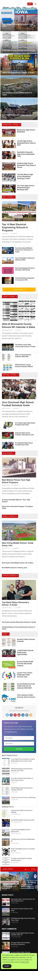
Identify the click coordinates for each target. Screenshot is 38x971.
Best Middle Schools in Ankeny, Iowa (14, 568)
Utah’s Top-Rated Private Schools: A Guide (18, 72)
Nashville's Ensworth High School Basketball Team (25, 154)
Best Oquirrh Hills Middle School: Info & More (17, 563)
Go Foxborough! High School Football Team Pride (25, 424)
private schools (7, 112)
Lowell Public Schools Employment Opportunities (25, 652)
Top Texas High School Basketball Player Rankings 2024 (25, 187)
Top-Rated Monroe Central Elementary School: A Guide (18, 628)
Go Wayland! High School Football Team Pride (24, 444)
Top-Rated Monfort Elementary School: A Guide (17, 116)
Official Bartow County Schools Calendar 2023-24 (24, 366)
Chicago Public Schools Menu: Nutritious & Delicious (20, 943)
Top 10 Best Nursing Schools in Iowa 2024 (17, 25)
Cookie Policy (24, 962)
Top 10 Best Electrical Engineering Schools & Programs (15, 227)
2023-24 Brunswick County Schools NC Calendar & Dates (18, 325)
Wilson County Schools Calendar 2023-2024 (23, 356)
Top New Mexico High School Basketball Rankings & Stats (25, 176)
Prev (32, 869)
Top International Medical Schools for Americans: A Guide (24, 250)
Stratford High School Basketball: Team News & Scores (26, 165)
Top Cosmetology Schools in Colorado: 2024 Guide (25, 269)
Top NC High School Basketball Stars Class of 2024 (26, 143)
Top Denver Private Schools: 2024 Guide (23, 797)
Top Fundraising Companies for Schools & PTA (24, 279)
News (5, 634)
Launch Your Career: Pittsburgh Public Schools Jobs (24, 675)
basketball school (11, 125)
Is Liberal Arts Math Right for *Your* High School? (16, 501)
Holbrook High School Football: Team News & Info (24, 434)
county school (7, 47)
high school (8, 453)
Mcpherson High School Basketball (26, 131)
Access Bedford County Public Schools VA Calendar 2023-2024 (26, 686)
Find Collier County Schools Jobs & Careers (18, 50)
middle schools (7, 89)
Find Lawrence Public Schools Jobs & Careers (26, 696)
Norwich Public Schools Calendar (26, 640)
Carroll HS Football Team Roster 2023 (22, 820)
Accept (6, 966)
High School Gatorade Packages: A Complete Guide (17, 507)
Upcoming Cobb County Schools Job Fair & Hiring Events (23, 900)
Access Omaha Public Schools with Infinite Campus (25, 663)
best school (6, 21)
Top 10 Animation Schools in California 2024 (25, 259)
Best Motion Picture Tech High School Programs (16, 481)
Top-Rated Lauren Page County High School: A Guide (25, 345)
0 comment (14, 233)
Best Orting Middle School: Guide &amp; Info (17, 544)
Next (35, 869)
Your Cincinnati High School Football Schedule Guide (18, 404)
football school (10, 375)
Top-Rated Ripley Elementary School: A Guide (15, 603)
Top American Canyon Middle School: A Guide (17, 94)
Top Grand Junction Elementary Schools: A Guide (19, 622)
